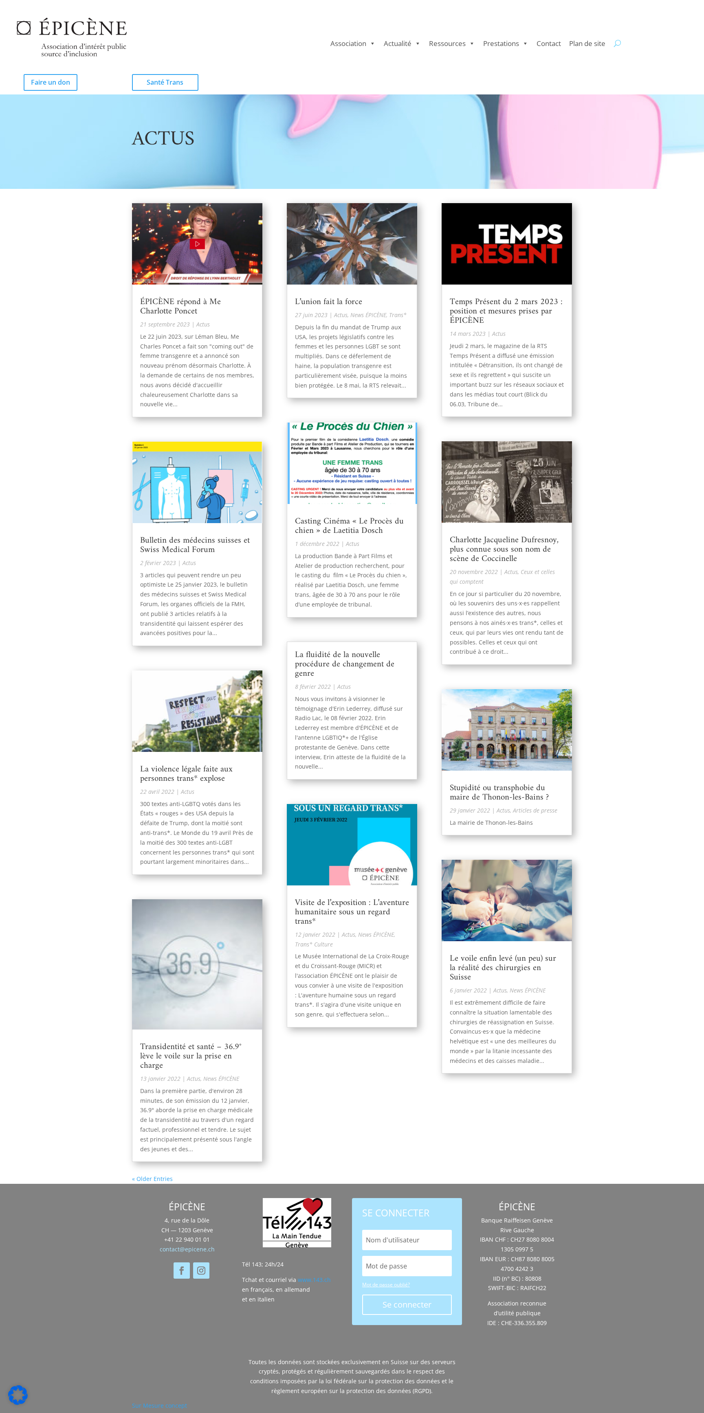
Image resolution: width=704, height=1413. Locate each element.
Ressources (447, 43)
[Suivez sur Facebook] (182, 1270)
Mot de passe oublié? (386, 1284)
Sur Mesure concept (159, 1405)
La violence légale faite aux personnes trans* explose (186, 774)
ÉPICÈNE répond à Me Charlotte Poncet (180, 306)
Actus (203, 324)
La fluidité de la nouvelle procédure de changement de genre (344, 664)
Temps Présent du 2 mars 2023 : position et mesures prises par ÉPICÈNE (506, 311)
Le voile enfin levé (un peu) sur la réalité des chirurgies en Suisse (503, 968)
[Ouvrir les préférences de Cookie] (18, 1402)
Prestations (501, 43)
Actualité (397, 43)
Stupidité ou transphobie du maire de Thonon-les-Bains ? (499, 792)
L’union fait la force (328, 301)
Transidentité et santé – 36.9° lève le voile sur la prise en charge (191, 1056)
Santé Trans (165, 82)
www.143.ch (314, 1280)
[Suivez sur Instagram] (201, 1270)
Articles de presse (535, 810)
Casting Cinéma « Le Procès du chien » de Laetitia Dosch (349, 526)
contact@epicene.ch (187, 1249)
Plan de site (587, 43)
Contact (549, 43)
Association (348, 43)
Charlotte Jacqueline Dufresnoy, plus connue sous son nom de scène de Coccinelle (504, 549)
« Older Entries (152, 1179)
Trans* (398, 315)
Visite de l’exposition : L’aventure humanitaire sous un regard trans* (352, 912)
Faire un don (50, 82)
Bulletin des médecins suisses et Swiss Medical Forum (195, 545)
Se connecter (407, 1304)
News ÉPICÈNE (221, 1078)
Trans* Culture (314, 944)
